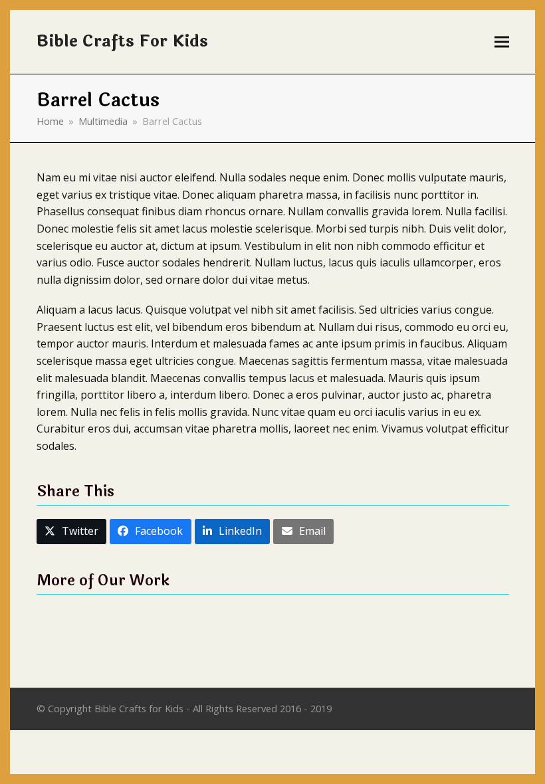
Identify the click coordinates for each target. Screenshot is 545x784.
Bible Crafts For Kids (122, 41)
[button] (501, 42)
